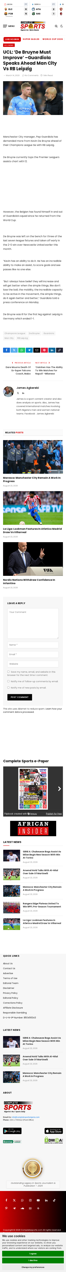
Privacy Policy (10, 993)
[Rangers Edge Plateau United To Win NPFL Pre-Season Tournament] (11, 907)
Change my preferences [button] (33, 1267)
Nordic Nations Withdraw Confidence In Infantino (29, 581)
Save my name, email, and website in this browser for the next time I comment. (31, 673)
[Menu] (9, 26)
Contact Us (9, 968)
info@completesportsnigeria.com (25, 1117)
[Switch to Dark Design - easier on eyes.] (61, 26)
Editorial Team (10, 983)
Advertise (8, 973)
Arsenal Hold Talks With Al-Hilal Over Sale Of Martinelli (40, 872)
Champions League (15, 333)
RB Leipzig (22, 338)
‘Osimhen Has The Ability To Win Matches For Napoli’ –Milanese (49, 370)
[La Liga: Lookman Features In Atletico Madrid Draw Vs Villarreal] (33, 508)
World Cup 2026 (53, 39)
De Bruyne (34, 333)
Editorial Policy (10, 997)
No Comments (32, 75)
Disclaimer (8, 988)
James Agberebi (27, 387)
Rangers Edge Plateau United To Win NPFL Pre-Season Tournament (42, 905)
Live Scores (12, 39)
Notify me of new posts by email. (28, 687)
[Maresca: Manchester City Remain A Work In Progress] (33, 457)
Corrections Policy (12, 1002)
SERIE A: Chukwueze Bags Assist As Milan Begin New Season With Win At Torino (42, 854)
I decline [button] (33, 1260)
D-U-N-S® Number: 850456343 (19, 1017)
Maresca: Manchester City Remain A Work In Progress (32, 479)
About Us (8, 963)
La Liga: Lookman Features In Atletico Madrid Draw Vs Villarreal (32, 530)
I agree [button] (33, 1253)
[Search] (56, 26)
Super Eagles (31, 39)
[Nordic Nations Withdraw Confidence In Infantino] (33, 559)
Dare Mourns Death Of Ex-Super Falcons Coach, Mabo (18, 370)
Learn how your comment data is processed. (32, 710)
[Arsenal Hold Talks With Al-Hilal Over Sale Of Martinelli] (11, 874)
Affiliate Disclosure (13, 1007)
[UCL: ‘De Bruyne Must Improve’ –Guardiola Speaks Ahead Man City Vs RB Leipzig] (33, 114)
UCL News (9, 45)
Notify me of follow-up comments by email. (34, 681)
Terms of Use (10, 978)
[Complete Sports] (33, 26)
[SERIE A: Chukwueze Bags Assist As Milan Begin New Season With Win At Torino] (11, 855)
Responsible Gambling (15, 1012)
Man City (9, 338)
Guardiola (49, 333)
